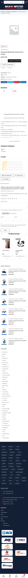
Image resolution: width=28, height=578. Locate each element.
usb (17, 480)
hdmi (17, 458)
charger (17, 449)
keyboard (11, 463)
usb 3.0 (24, 480)
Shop (2, 514)
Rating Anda (4, 198)
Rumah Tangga (5, 408)
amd (18, 446)
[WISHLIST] (12, 256)
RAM (3, 406)
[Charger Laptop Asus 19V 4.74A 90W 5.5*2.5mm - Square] (4, 291)
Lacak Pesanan (4, 516)
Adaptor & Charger (18, 269)
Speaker (4, 415)
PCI (3, 387)
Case (3, 356)
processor (4, 475)
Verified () (20, 175)
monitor (18, 466)
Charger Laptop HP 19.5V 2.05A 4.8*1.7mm (16, 321)
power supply (19, 472)
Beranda (3, 11)
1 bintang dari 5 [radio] (9, 199)
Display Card (5, 362)
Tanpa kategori (5, 421)
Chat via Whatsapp (8, 64)
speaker (24, 477)
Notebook (4, 383)
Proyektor (4, 400)
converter (12, 452)
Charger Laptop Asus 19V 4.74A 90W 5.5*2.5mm (17, 301)
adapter (4, 446)
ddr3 (19, 452)
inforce (17, 460)
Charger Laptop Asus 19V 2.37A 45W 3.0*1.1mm (17, 271)
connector (4, 452)
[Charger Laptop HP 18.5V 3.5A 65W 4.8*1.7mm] (4, 311)
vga (10, 483)
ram (11, 475)
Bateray (4, 354)
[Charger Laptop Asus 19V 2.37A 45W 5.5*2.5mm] (4, 281)
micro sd (4, 466)
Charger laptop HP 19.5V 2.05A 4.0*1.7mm (16, 331)
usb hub (4, 483)
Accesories (8, 11)
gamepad (5, 79)
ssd (4, 480)
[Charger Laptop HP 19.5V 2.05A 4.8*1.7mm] (4, 321)
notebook (4, 472)
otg (11, 472)
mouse (13, 469)
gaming (4, 458)
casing (10, 449)
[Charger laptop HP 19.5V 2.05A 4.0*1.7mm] (4, 331)
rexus (3, 477)
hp (10, 460)
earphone (4, 455)
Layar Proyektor (6, 375)
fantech (11, 455)
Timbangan (5, 427)
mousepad (20, 469)
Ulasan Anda (4, 201)
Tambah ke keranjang (15, 60)
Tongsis (4, 429)
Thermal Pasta (5, 425)
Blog (2, 518)
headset (4, 460)
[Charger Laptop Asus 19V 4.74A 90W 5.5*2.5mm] (4, 301)
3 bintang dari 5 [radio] (13, 199)
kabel (3, 463)
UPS (3, 435)
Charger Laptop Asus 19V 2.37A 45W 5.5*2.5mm (17, 281)
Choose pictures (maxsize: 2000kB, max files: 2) (11, 210)
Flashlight (4, 364)
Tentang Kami (4, 512)
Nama (2, 216)
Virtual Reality (5, 438)
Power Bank (5, 392)
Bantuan (3, 521)
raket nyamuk (5, 402)
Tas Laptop (5, 423)
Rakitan (4, 404)
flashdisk (18, 455)
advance (11, 446)
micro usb (11, 466)
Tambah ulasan (4, 49)
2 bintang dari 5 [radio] (11, 199)
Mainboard (4, 377)
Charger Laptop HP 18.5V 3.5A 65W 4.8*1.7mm (17, 311)
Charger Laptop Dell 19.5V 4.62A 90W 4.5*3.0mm (17, 341)
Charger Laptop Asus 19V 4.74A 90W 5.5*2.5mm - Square (17, 291)
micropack (18, 463)
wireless (10, 79)
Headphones (5, 368)
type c (10, 480)
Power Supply (5, 394)
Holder (3, 371)
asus (4, 449)
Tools (3, 431)
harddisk (11, 458)
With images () (7, 175)
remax (18, 475)
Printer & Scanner (6, 396)
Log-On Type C (5, 250)
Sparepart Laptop (6, 412)
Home (2, 510)
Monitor (4, 379)
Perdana (4, 389)
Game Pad (13, 11)
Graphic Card (5, 366)
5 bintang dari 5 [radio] (17, 199)
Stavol (3, 417)
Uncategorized (5, 433)
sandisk (17, 477)
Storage (4, 419)
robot (10, 477)
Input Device (5, 373)
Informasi (5, 523)
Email (15, 216)
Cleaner (4, 360)
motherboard (5, 469)
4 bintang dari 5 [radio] (15, 199)
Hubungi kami (6, 525)
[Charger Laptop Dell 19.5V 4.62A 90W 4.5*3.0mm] (4, 341)
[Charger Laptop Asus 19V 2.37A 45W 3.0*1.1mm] (4, 272)
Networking (5, 381)
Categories (4, 358)
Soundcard (5, 410)
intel (24, 460)
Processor (4, 398)
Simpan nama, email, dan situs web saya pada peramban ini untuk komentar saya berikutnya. (13, 225)
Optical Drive (5, 385)
